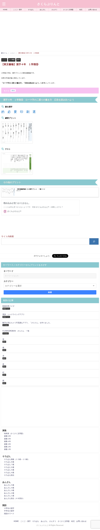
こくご (4, 59)
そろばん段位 (9, 475)
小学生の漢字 (9, 508)
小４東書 (12, 59)
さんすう (54, 9)
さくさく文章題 (68, 9)
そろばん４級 (9, 472)
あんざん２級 (9, 493)
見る (13, 90)
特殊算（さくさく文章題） (14, 433)
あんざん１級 (9, 496)
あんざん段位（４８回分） (14, 498)
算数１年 (7, 449)
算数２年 (7, 447)
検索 (50, 292)
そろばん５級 (9, 470)
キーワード (8, 271)
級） (27, 459)
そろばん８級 (9, 462)
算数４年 (7, 441)
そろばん (31, 9)
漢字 (18, 59)
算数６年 (7, 436)
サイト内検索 (7, 236)
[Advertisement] (50, 31)
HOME (5, 9)
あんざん (42, 9)
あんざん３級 (9, 490)
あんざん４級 (9, 488)
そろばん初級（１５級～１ (14, 459)
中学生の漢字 (9, 511)
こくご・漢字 (17, 9)
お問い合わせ (92, 9)
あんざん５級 (9, 485)
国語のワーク (9, 513)
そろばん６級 (9, 467)
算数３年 (7, 444)
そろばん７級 (9, 464)
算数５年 (7, 439)
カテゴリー (8, 281)
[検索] (94, 241)
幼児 (80, 9)
